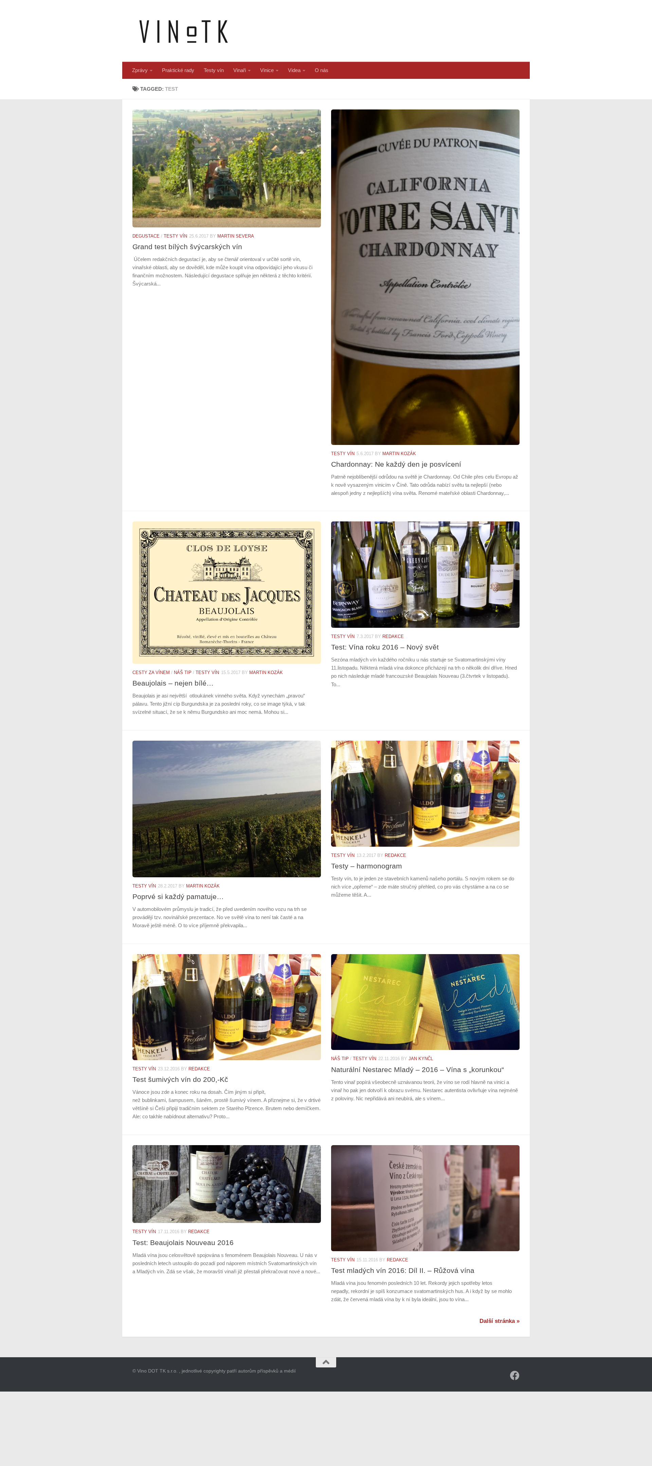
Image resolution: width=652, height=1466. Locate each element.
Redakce (393, 636)
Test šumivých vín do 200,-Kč (180, 1079)
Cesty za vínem (151, 672)
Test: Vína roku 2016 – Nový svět (385, 647)
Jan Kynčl (421, 1058)
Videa (294, 70)
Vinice (267, 70)
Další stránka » (499, 1321)
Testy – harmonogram (366, 866)
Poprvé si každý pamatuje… (178, 896)
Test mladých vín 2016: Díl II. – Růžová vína (402, 1270)
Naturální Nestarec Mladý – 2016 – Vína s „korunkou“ (417, 1069)
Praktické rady (178, 70)
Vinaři (239, 70)
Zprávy (140, 70)
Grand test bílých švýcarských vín (187, 247)
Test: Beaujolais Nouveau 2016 (183, 1242)
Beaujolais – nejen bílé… (173, 683)
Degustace (146, 236)
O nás (321, 70)
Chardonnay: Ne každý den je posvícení (396, 464)
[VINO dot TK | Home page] (183, 31)
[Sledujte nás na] (515, 1375)
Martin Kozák (399, 453)
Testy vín (214, 70)
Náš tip (183, 672)
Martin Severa (235, 236)
